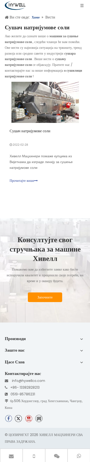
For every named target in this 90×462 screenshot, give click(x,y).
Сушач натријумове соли (30, 131)
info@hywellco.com (28, 380)
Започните (45, 297)
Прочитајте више (22, 181)
